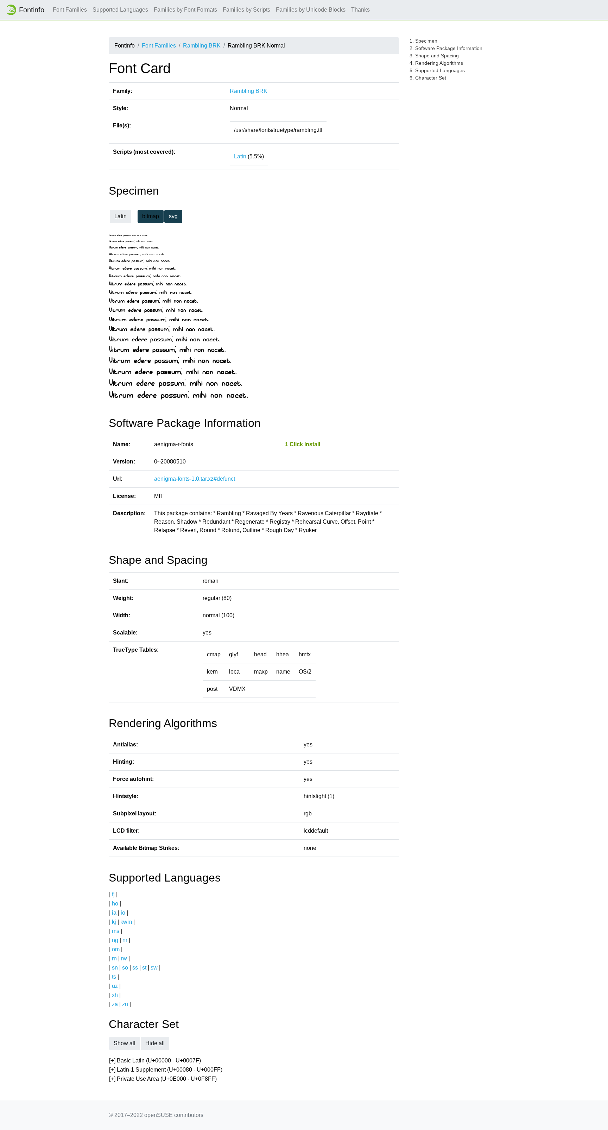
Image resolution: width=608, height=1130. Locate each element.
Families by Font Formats (185, 10)
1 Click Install (302, 444)
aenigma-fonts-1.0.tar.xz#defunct (194, 479)
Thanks (360, 10)
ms (115, 931)
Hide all (155, 1043)
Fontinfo (31, 10)
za (115, 1004)
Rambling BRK (202, 46)
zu (125, 1004)
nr (124, 940)
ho (115, 904)
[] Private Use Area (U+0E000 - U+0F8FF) (163, 1079)
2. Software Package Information (446, 48)
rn (114, 958)
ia (114, 913)
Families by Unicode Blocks (311, 10)
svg (173, 216)
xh (115, 995)
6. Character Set (428, 78)
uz (115, 986)
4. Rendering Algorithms (436, 63)
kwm (126, 922)
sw (154, 968)
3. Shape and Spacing (434, 55)
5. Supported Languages (437, 70)
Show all (124, 1043)
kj (114, 922)
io (123, 913)
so (125, 968)
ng (115, 940)
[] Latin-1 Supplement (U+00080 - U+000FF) (165, 1070)
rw (124, 958)
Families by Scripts (246, 10)
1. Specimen (423, 41)
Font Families (70, 10)
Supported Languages (120, 10)
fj (113, 894)
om (116, 949)
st (144, 968)
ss (135, 968)
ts (114, 977)
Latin (240, 156)
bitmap (150, 216)
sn (115, 968)
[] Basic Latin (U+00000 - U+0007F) (155, 1060)
